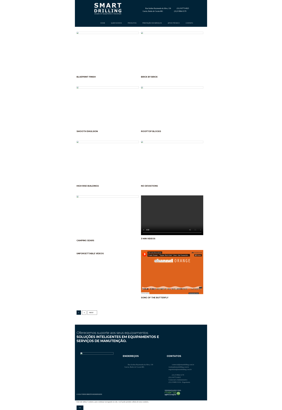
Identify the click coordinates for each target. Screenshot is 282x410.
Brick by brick (149, 77)
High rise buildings (88, 186)
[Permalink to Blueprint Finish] (108, 33)
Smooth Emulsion (87, 131)
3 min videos (148, 238)
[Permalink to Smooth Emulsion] (108, 88)
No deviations (149, 186)
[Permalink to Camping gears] (108, 197)
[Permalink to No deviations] (172, 142)
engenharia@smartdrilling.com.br (180, 369)
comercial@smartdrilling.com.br (183, 364)
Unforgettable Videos (90, 253)
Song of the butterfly (154, 297)
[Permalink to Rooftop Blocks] (172, 88)
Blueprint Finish (86, 77)
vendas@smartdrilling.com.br (179, 367)
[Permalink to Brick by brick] (172, 33)
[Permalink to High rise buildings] (108, 142)
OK (80, 408)
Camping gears (85, 240)
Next (91, 312)
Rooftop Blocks (151, 131)
